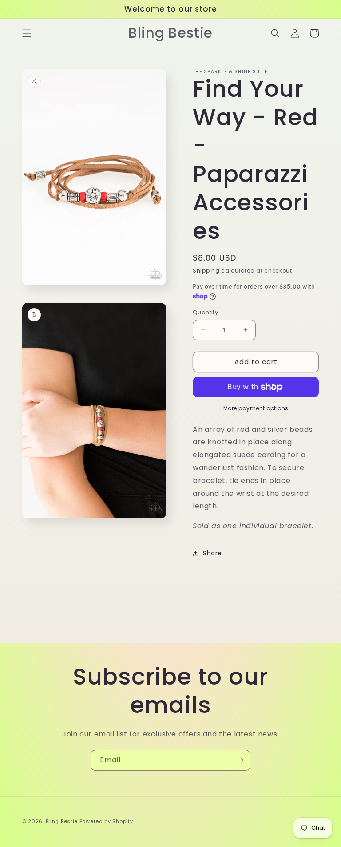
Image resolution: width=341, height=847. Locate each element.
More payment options (256, 408)
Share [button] (212, 553)
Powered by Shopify (106, 821)
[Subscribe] (240, 760)
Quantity (205, 312)
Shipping (206, 270)
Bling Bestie (62, 821)
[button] (26, 33)
